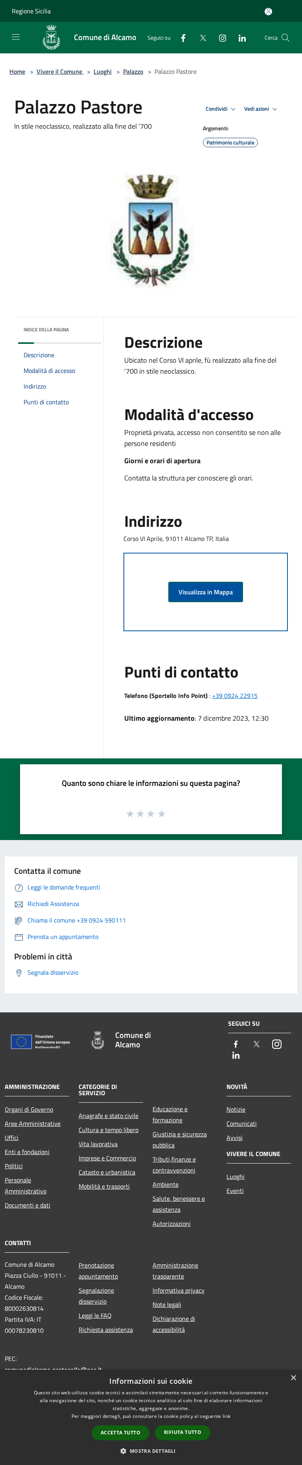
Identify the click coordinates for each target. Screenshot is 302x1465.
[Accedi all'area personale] (268, 11)
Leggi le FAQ (95, 1315)
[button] (150, 1451)
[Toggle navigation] (15, 37)
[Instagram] (219, 37)
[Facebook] (180, 37)
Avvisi (234, 1137)
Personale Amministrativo (25, 1185)
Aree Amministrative (33, 1123)
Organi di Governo (29, 1109)
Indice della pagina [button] (46, 329)
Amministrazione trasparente (175, 1270)
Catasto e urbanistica (107, 1172)
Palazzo (133, 71)
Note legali (167, 1304)
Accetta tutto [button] (120, 1432)
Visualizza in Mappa (206, 592)
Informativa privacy (178, 1290)
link (226, 1416)
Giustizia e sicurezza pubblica (180, 1139)
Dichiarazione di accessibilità (174, 1324)
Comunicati (241, 1123)
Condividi (217, 108)
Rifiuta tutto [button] (182, 1432)
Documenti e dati (27, 1205)
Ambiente (166, 1184)
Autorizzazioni (172, 1223)
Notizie (235, 1109)
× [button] (293, 1378)
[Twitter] (200, 37)
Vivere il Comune (60, 71)
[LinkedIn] (239, 37)
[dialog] (151, 1417)
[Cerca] (285, 37)
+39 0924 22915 (235, 695)
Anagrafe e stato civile (108, 1115)
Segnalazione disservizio (96, 1296)
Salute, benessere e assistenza (179, 1204)
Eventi (235, 1190)
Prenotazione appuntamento (98, 1270)
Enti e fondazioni (27, 1151)
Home (17, 71)
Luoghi (103, 71)
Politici (14, 1166)
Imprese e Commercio (107, 1158)
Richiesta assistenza (106, 1329)
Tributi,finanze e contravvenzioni (174, 1164)
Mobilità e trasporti (104, 1186)
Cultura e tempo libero (108, 1129)
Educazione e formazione (170, 1114)
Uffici (11, 1137)
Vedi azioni (257, 108)
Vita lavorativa (98, 1144)
